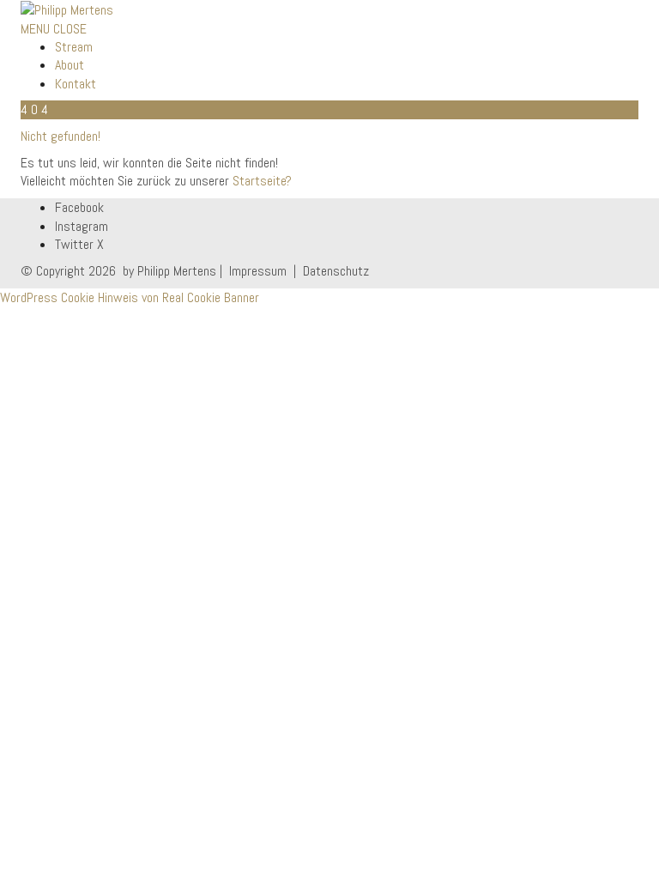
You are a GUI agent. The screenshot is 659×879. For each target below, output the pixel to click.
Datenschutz (334, 271)
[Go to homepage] (67, 9)
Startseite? (262, 181)
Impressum (258, 271)
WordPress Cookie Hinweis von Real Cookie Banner (129, 297)
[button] (54, 29)
